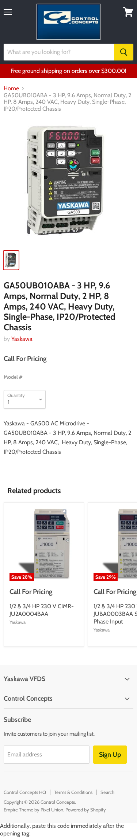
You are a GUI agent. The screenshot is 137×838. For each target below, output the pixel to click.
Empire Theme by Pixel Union (33, 810)
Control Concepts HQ (25, 792)
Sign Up (110, 755)
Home (11, 88)
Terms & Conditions (73, 792)
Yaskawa (22, 338)
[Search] (123, 52)
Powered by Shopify (85, 810)
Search (107, 792)
